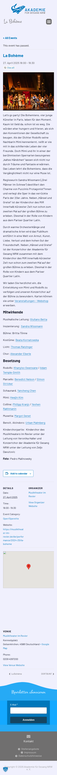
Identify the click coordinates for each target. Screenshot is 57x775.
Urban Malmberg (35, 422)
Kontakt (29, 741)
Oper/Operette (11, 518)
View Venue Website (14, 665)
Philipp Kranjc (21, 404)
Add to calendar (18, 473)
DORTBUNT (46, 673)
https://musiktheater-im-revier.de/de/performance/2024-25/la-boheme (13, 536)
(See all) (10, 67)
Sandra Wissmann (32, 326)
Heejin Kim (16, 397)
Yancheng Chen (26, 390)
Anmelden (29, 720)
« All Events (10, 38)
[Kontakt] (28, 736)
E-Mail (13, 704)
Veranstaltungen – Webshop (31, 300)
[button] (49, 22)
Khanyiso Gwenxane (26, 367)
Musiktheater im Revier (15, 635)
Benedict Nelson (25, 379)
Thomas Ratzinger (22, 346)
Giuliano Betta (38, 319)
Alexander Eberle (20, 353)
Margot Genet (22, 415)
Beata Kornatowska (27, 340)
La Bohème (16, 673)
